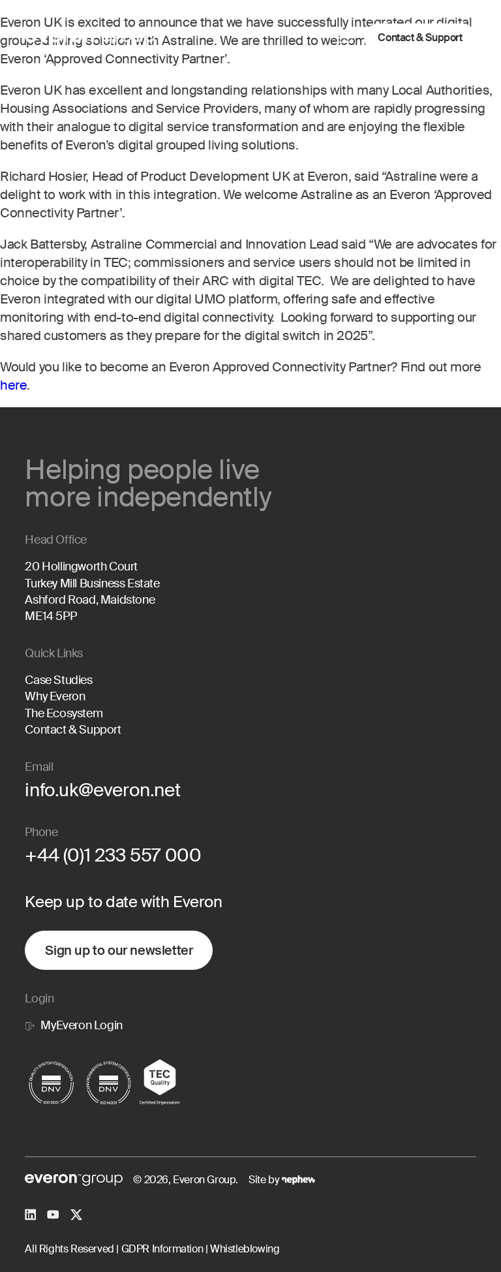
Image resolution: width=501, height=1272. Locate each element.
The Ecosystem (63, 713)
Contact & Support (420, 37)
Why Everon (55, 696)
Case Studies (58, 680)
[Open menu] (344, 38)
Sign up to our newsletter (118, 950)
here (13, 385)
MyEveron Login (81, 1025)
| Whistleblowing (241, 1249)
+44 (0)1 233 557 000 (113, 855)
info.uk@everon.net (102, 790)
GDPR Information (161, 1249)
